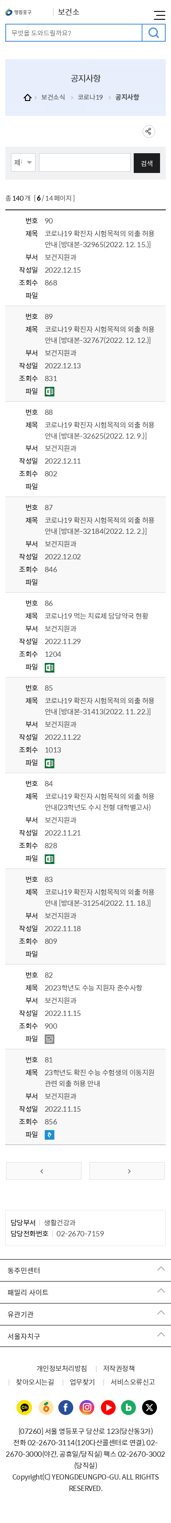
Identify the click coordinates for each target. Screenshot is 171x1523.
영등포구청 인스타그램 (87, 1408)
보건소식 (53, 97)
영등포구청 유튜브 (108, 1408)
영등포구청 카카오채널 (24, 1408)
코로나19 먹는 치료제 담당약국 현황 (96, 615)
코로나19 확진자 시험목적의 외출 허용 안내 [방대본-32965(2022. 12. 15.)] (100, 238)
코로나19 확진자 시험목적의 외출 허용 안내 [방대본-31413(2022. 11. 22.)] (100, 705)
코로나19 (90, 97)
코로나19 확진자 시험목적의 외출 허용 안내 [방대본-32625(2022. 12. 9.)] (100, 430)
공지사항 (127, 97)
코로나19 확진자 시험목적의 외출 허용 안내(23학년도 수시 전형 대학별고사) (100, 801)
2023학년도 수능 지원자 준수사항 (93, 987)
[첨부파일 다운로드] (50, 391)
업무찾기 (82, 1381)
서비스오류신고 (132, 1381)
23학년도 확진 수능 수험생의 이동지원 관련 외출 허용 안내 (100, 1077)
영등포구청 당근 (45, 1408)
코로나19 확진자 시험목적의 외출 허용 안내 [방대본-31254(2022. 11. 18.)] (100, 897)
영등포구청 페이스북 (66, 1408)
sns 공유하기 (148, 131)
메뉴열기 (159, 15)
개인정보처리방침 (61, 1368)
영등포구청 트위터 (150, 1408)
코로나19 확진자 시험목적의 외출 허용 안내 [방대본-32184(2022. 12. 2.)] (100, 525)
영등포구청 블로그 (129, 1408)
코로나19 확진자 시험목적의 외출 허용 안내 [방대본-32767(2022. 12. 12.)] (100, 334)
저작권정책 (119, 1368)
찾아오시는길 (35, 1381)
